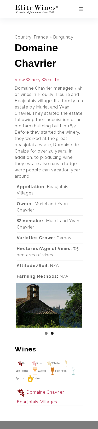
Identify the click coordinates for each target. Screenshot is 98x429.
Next (74, 307)
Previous (23, 307)
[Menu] (81, 9)
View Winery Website (37, 79)
